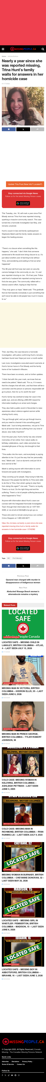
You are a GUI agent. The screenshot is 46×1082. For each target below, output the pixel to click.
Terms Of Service (8, 1064)
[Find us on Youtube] (12, 1075)
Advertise (5, 1061)
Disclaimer (15, 1061)
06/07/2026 (6, 933)
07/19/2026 (6, 652)
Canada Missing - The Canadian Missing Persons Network (22, 1050)
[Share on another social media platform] (37, 129)
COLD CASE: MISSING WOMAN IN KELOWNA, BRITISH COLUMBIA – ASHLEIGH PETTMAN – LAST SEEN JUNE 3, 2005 (20, 784)
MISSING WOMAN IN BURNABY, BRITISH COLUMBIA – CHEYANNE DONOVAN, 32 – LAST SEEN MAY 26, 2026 (23, 877)
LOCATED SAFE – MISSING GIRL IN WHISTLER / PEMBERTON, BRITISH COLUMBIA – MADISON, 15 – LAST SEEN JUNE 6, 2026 (23, 925)
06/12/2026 (6, 838)
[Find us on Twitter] (5, 1075)
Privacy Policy (27, 1061)
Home (4, 56)
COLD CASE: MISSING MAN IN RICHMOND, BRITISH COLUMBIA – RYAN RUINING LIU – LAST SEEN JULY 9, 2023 (22, 831)
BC (9, 558)
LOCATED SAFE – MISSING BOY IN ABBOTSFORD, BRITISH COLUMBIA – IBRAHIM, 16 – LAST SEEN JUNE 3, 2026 (22, 972)
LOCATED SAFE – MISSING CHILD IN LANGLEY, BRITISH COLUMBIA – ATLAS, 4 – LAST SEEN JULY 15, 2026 (23, 645)
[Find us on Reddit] (15, 1075)
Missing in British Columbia (15, 683)
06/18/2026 (6, 743)
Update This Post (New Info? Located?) (25, 184)
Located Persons (11, 637)
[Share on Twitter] (23, 129)
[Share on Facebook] (9, 129)
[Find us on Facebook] (2, 1075)
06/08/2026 (6, 884)
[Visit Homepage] (23, 49)
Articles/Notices (13, 56)
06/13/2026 (6, 792)
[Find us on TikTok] (8, 1075)
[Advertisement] (23, 22)
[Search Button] (43, 49)
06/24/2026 (6, 697)
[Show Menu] (3, 49)
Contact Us (21, 1064)
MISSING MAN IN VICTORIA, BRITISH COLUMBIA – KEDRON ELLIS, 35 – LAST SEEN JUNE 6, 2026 (22, 691)
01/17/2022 (6, 83)
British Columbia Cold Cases (16, 775)
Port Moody (17, 558)
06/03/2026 (6, 979)
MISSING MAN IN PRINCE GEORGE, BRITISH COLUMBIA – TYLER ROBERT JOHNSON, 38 (21, 736)
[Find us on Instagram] (19, 1075)
